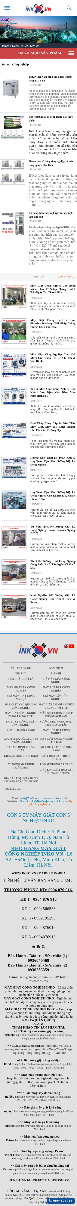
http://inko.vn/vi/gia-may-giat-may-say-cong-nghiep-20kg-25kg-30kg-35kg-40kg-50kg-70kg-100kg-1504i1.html (38, 1049)
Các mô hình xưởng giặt (21, 749)
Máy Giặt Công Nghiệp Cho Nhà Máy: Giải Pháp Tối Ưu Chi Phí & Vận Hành (53, 358)
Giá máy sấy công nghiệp (56, 698)
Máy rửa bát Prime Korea (56, 757)
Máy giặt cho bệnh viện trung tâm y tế (56, 706)
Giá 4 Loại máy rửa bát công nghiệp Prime (56, 771)
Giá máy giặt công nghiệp (56, 680)
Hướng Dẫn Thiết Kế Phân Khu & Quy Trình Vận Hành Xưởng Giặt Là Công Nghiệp (53, 461)
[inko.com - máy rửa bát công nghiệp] (38, 8)
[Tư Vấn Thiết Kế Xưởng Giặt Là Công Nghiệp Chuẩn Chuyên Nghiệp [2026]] (14, 549)
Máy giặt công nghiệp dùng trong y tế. (21, 715)
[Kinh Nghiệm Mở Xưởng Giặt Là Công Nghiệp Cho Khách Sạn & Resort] (14, 618)
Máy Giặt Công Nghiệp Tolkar (56, 740)
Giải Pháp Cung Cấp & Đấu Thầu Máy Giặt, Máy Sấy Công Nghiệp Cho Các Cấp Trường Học (53, 427)
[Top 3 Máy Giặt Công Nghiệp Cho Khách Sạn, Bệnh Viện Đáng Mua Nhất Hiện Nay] (14, 403)
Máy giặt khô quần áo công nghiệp (20, 706)
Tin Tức (21, 673)
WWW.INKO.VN (38, 980)
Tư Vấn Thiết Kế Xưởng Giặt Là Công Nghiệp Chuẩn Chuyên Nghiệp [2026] (53, 530)
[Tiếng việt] (71, 647)
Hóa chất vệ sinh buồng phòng (41, 1194)
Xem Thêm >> (66, 277)
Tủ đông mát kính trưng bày (21, 766)
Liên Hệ (56, 673)
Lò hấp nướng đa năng (56, 764)
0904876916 (62, 1200)
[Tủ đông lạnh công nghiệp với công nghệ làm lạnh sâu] (12, 223)
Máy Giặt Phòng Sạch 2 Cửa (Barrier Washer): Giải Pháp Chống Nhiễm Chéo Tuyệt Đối (53, 323)
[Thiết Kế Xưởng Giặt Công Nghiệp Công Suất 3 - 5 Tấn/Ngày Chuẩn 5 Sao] (14, 583)
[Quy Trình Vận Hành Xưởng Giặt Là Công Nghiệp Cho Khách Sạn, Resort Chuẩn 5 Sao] (14, 509)
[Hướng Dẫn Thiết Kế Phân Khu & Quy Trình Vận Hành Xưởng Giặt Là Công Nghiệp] (14, 478)
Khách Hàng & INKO (21, 730)
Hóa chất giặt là (21, 678)
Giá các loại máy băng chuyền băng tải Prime (21, 780)
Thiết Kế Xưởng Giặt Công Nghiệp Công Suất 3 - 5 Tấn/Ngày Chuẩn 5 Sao (53, 564)
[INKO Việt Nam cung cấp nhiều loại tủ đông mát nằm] (12, 87)
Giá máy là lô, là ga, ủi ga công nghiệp (21, 740)
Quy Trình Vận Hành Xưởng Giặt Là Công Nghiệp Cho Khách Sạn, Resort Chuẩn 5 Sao (53, 496)
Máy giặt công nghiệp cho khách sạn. (56, 715)
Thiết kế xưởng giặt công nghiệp (21, 723)
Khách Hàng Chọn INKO (21, 755)
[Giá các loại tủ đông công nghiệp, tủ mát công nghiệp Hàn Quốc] (12, 172)
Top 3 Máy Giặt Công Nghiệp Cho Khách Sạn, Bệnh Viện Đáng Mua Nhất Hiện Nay (53, 392)
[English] (66, 647)
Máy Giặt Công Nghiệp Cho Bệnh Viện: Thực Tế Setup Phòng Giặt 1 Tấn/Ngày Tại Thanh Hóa (53, 289)
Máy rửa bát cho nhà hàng (56, 749)
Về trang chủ (21, 668)
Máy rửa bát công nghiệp (56, 689)
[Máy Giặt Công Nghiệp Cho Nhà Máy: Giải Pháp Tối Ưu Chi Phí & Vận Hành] (14, 377)
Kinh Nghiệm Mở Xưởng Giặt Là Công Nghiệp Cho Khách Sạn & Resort (53, 599)
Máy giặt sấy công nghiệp (21, 689)
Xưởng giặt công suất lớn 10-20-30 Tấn (56, 723)
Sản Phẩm (56, 668)
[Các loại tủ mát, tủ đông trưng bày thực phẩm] (12, 127)
